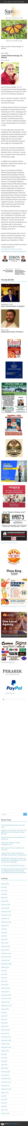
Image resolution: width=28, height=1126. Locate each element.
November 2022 (6, 1040)
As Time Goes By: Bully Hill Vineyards (13, 865)
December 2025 (6, 911)
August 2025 (5, 925)
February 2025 (5, 946)
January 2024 (5, 991)
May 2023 (4, 1019)
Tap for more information (9, 543)
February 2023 (5, 1030)
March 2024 (4, 984)
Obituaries (10, 1)
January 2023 (5, 1033)
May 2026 (4, 894)
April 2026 (4, 898)
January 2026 (5, 908)
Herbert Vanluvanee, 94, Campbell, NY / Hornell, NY (14, 838)
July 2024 (4, 971)
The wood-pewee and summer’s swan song (13, 826)
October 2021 (5, 1085)
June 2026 (4, 891)
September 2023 (6, 1005)
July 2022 (4, 1054)
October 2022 (5, 1044)
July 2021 (4, 1096)
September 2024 (6, 964)
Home (5, 1)
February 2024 (5, 988)
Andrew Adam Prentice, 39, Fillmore (12, 332)
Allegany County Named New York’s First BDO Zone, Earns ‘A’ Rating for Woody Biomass (14, 832)
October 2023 (5, 1002)
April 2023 (4, 1023)
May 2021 (4, 1103)
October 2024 (5, 960)
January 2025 (5, 950)
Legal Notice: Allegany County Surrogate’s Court (10, 843)
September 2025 (6, 922)
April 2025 (4, 939)
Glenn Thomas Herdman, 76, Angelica (12, 306)
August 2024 (5, 967)
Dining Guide (21, 1)
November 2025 (6, 915)
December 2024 (6, 953)
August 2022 (5, 1051)
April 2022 (4, 1065)
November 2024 (6, 957)
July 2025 (4, 929)
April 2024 (4, 981)
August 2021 (5, 1092)
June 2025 (4, 932)
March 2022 (4, 1068)
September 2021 (6, 1089)
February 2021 (5, 1113)
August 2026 (5, 884)
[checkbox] (2, 1123)
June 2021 (4, 1099)
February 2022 (5, 1071)
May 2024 (4, 978)
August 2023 (5, 1009)
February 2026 (5, 904)
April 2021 (4, 1106)
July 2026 (4, 887)
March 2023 (4, 1026)
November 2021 (6, 1082)
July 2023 (4, 1012)
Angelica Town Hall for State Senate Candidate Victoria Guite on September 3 (14, 854)
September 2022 (6, 1047)
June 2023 (4, 1016)
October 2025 (5, 918)
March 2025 (4, 943)
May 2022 (4, 1061)
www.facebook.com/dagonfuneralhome (13, 251)
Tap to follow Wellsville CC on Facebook (13, 606)
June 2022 (4, 1058)
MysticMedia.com (14, 1124)
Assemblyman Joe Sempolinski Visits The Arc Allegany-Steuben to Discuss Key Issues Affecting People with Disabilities (14, 870)
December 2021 (6, 1078)
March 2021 (4, 1110)
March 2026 (4, 901)
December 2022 (6, 1037)
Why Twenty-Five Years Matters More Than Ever (12, 849)
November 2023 (6, 998)
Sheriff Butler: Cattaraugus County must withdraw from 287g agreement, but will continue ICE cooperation (13, 860)
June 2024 (4, 974)
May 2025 (4, 936)
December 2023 (6, 995)
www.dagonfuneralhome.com (10, 249)
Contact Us (15, 1)
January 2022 (5, 1075)
